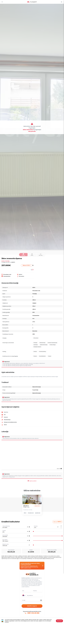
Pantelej (7, 261)
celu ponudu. (32, 131)
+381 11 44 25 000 (32, 613)
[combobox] (34, 595)
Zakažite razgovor (32, 606)
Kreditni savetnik (25, 578)
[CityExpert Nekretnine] (32, 2)
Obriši (27, 527)
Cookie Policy (17, 620)
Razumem (59, 621)
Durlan (3, 261)
